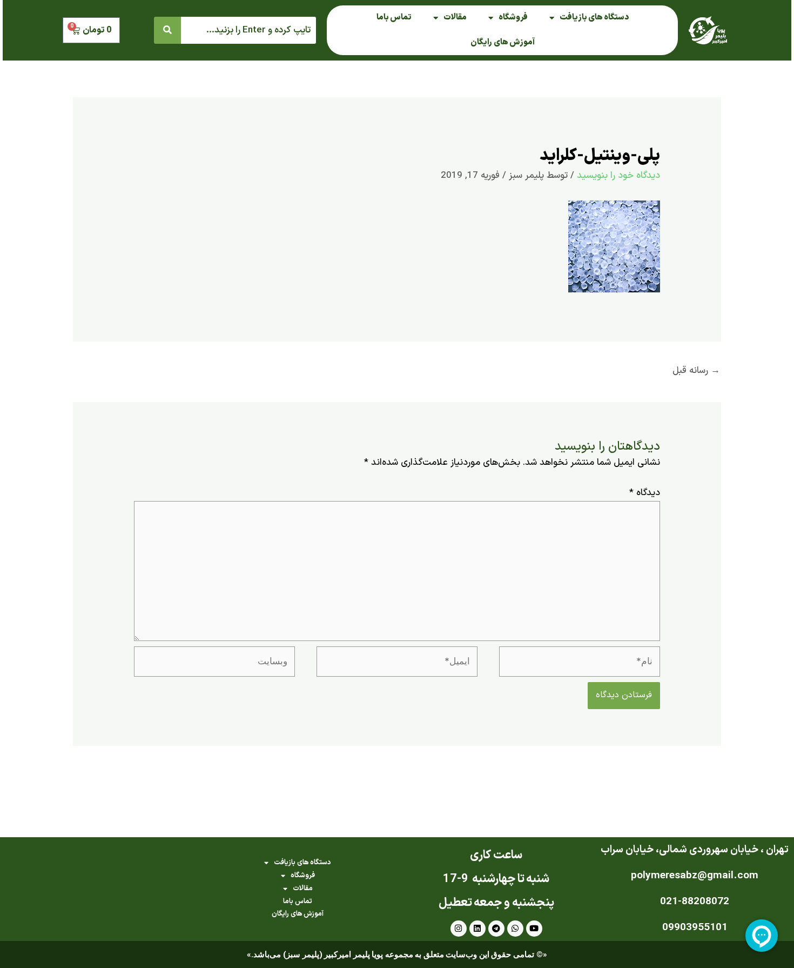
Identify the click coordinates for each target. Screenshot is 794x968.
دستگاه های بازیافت (594, 17)
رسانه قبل (696, 371)
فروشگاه (513, 17)
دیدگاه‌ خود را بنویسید (618, 176)
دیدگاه (644, 493)
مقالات (455, 17)
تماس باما (394, 17)
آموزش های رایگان (502, 42)
